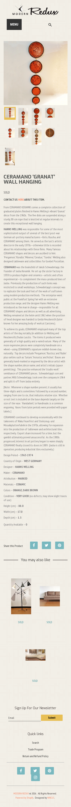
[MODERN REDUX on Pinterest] (48, 769)
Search (35, 742)
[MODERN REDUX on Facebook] (20, 769)
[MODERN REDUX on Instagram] (34, 775)
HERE (21, 199)
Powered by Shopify (24, 797)
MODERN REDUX (21, 793)
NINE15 (50, 797)
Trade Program (35, 749)
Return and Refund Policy (35, 756)
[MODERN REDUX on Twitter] (33, 769)
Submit (52, 717)
